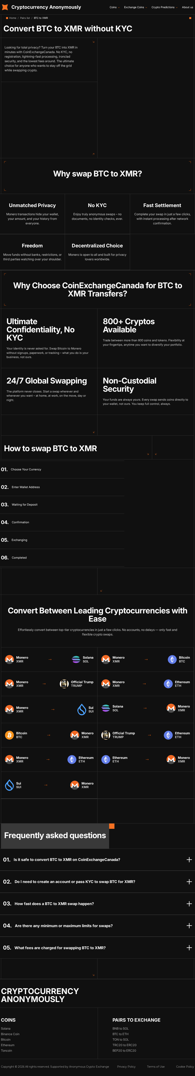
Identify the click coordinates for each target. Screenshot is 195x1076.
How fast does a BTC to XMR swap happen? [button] (54, 903)
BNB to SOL (121, 1028)
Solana (5, 1028)
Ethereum (7, 1045)
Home (12, 17)
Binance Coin (10, 1034)
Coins (113, 7)
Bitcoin (5, 1039)
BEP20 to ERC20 (124, 1050)
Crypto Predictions (163, 7)
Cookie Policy (185, 1066)
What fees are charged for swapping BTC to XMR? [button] (60, 947)
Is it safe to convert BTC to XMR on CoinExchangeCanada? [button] (67, 859)
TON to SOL (121, 1039)
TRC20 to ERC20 (125, 1045)
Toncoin (6, 1050)
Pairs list (25, 17)
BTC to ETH (121, 1034)
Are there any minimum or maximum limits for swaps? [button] (64, 925)
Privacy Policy (126, 1066)
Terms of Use (156, 1066)
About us (187, 7)
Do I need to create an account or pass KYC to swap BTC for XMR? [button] (75, 881)
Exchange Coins (134, 7)
